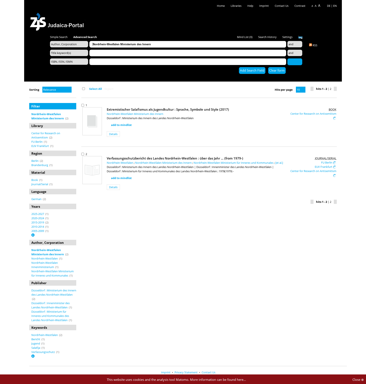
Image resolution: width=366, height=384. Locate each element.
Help (250, 6)
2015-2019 (38, 222)
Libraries (236, 6)
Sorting (34, 90)
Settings (287, 37)
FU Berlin (37, 142)
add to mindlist (121, 125)
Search (295, 61)
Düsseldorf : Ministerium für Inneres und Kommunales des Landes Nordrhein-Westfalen (50, 316)
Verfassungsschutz (43, 352)
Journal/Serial (40, 184)
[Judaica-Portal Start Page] (57, 20)
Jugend (36, 343)
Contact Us (282, 6)
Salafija (36, 348)
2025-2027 (38, 214)
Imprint (264, 6)
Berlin (35, 161)
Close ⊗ (358, 379)
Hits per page (284, 90)
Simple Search (59, 37)
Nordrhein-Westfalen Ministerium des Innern (135, 114)
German (36, 199)
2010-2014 (38, 227)
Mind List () (244, 37)
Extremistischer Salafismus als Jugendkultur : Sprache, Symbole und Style (168, 109)
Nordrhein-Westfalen (44, 258)
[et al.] (279, 163)
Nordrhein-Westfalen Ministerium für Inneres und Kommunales (234, 163)
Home (221, 6)
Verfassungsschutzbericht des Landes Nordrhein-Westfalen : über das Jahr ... (175, 158)
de (328, 6)
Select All (95, 89)
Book (35, 180)
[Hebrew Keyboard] (300, 37)
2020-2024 (38, 218)
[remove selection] (75, 114)
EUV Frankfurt (40, 146)
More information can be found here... (218, 379)
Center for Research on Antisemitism (313, 114)
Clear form (277, 70)
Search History (267, 37)
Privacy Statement (186, 372)
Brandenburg (40, 165)
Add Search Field (252, 70)
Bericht (36, 339)
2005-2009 (38, 231)
